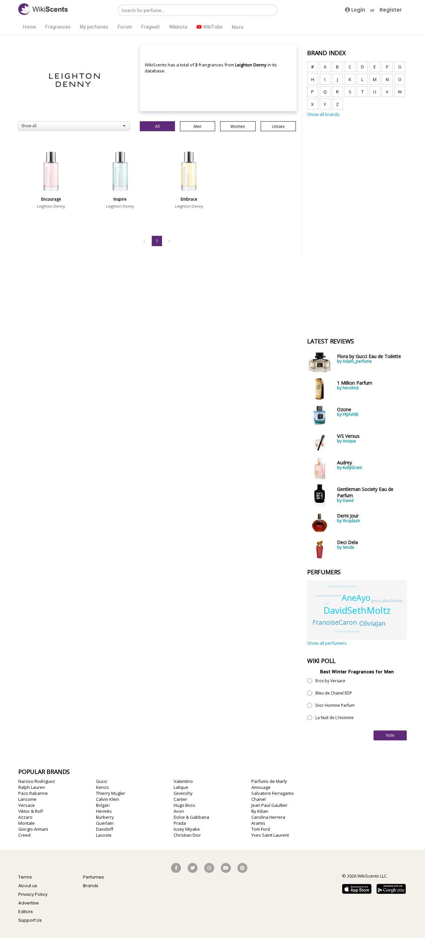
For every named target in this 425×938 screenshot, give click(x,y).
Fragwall (150, 27)
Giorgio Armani (33, 829)
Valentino (183, 781)
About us (27, 886)
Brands (90, 886)
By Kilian (259, 811)
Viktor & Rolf (30, 811)
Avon (179, 811)
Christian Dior (187, 835)
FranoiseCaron (334, 622)
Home (29, 27)
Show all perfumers (327, 643)
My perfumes (94, 27)
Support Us (30, 920)
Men (198, 126)
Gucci (101, 781)
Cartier (180, 799)
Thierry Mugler (110, 793)
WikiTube (212, 27)
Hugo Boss (184, 805)
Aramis (258, 823)
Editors (25, 911)
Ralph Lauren (31, 787)
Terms (25, 877)
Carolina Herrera (268, 817)
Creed (24, 835)
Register (391, 9)
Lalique (181, 787)
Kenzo (102, 787)
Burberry (105, 817)
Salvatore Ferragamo (272, 793)
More (237, 27)
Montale (26, 823)
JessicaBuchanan (387, 600)
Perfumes (93, 877)
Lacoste (104, 835)
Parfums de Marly (269, 781)
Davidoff (104, 829)
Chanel (258, 799)
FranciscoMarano (346, 631)
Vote (390, 735)
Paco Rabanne (33, 793)
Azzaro (25, 817)
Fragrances (57, 27)
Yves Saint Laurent (270, 835)
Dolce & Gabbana (191, 817)
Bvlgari (103, 805)
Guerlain (105, 823)
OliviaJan (372, 623)
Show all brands (323, 114)
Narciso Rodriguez (36, 781)
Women (237, 126)
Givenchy (183, 793)
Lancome (27, 799)
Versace (26, 805)
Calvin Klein (107, 799)
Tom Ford (260, 829)
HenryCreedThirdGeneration (328, 595)
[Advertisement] (357, 223)
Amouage (261, 787)
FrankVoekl (327, 603)
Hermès (104, 811)
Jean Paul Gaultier (269, 805)
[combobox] (74, 126)
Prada (180, 823)
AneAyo (356, 597)
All (157, 126)
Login (357, 9)
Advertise (28, 903)
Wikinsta (178, 27)
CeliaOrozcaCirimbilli (342, 586)
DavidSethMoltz (356, 610)
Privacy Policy (32, 894)
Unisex (278, 126)
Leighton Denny (51, 206)
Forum (125, 27)
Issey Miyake (187, 829)
